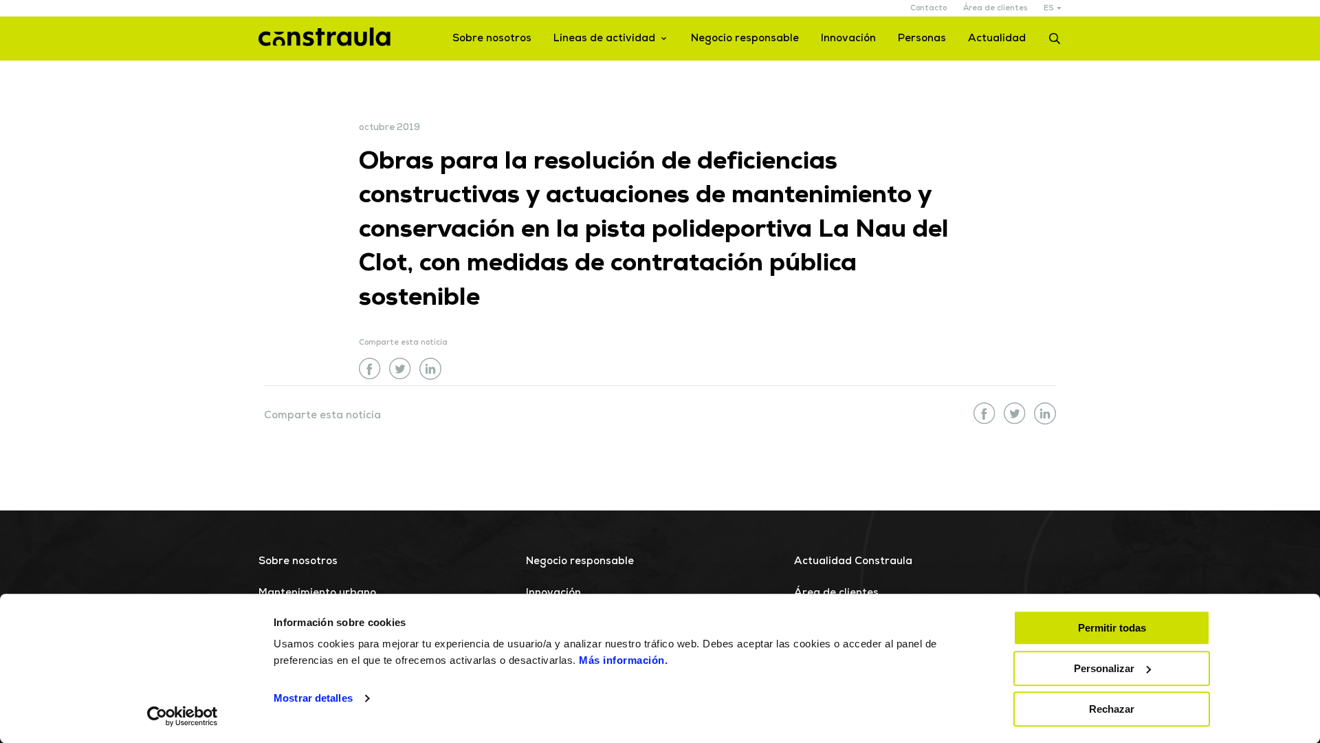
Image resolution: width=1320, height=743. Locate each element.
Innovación (848, 39)
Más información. (623, 660)
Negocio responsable (745, 39)
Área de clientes (995, 8)
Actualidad (997, 39)
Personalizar (1104, 668)
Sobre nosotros (491, 39)
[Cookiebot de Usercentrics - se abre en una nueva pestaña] (182, 716)
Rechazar (1111, 709)
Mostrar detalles (313, 698)
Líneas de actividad (604, 39)
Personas (922, 39)
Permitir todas (1112, 628)
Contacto (928, 8)
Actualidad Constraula (853, 562)
